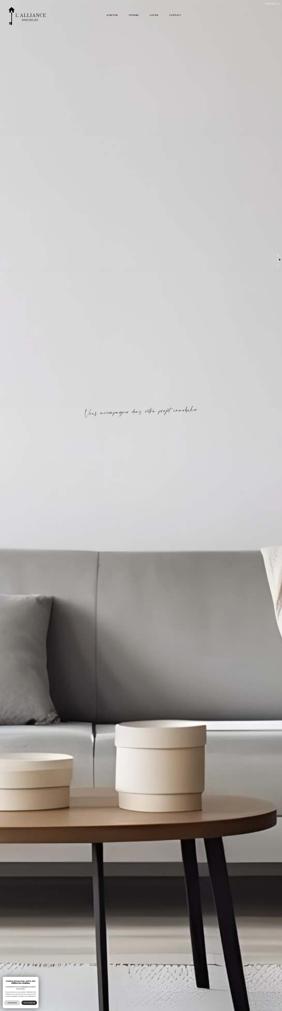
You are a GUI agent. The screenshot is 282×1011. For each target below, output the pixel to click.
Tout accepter (29, 1003)
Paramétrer (12, 1003)
